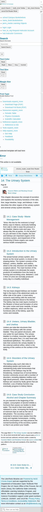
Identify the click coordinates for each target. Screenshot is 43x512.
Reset (3, 62)
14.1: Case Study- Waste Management (18, 218)
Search (4, 509)
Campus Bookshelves (25, 175)
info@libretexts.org (33, 504)
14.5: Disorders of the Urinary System (21, 359)
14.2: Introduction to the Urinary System (22, 252)
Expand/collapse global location (41, 175)
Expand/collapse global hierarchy (3, 176)
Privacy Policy (34, 499)
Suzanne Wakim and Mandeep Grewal (20, 191)
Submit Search (6, 47)
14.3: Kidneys (13, 287)
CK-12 (38, 435)
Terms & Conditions (9, 501)
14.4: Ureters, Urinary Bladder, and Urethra (21, 323)
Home (10, 175)
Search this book (5, 41)
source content (33, 440)
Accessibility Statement (27, 501)
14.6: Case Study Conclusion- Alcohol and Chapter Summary (21, 396)
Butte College (12, 193)
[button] (9, 137)
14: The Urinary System (19, 433)
